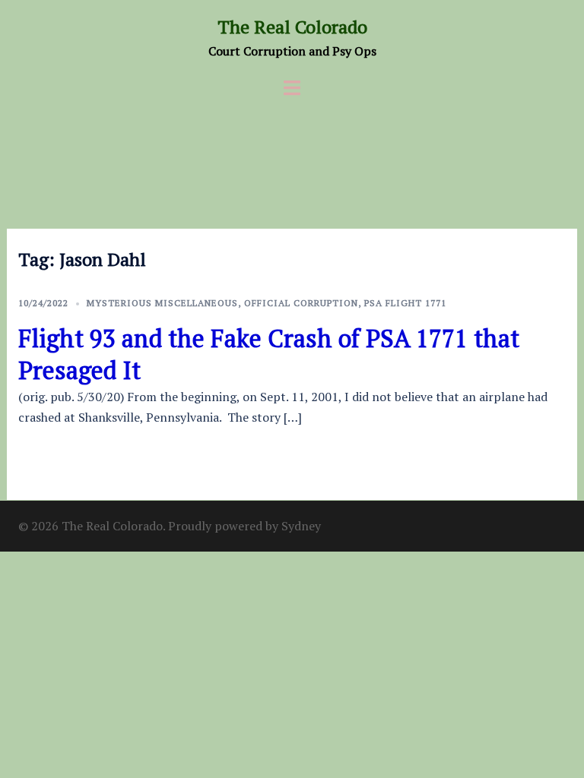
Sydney (301, 525)
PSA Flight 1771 (405, 302)
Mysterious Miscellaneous (162, 302)
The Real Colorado (292, 26)
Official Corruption (301, 302)
